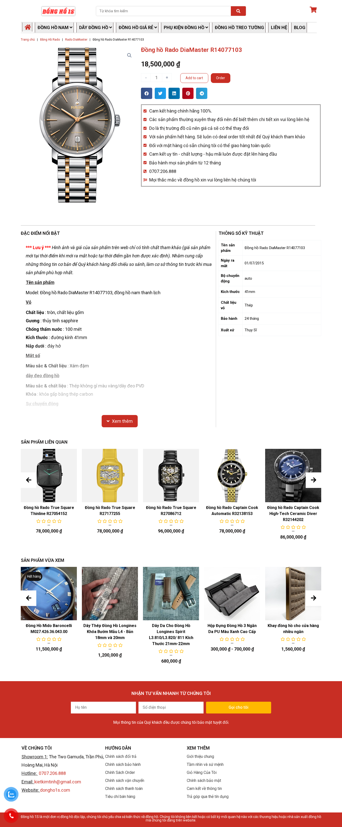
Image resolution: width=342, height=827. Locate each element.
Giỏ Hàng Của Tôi (202, 772)
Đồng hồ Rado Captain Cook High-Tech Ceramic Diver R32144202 (293, 513)
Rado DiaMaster (76, 39)
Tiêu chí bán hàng (120, 796)
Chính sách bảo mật (204, 780)
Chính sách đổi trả (120, 756)
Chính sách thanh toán (124, 788)
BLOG (299, 27)
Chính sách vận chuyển (124, 780)
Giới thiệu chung (200, 756)
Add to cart (194, 78)
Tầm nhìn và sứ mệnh (205, 764)
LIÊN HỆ (279, 27)
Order (220, 78)
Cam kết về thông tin (204, 788)
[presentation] (28, 480)
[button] (146, 93)
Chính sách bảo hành (123, 764)
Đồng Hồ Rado (50, 39)
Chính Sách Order (120, 772)
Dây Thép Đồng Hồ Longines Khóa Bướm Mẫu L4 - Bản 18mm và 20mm (109, 631)
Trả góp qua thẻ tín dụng (208, 796)
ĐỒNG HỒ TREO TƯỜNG (239, 27)
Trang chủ (28, 39)
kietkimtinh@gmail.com (57, 781)
